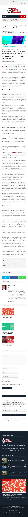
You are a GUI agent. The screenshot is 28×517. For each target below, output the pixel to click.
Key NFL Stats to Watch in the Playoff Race (10, 400)
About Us (13, 506)
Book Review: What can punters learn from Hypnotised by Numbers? (8, 318)
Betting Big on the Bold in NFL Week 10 (9, 410)
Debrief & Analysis (6, 480)
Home (4, 19)
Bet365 (4, 265)
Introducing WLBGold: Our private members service (8, 333)
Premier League (15, 152)
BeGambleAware (19, 512)
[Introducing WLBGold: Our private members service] (8, 327)
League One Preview (22, 32)
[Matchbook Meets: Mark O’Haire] (8, 340)
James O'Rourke (6, 31)
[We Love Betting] (14, 10)
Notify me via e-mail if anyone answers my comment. (12, 384)
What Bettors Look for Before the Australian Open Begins (14, 3)
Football (7, 19)
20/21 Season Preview (13, 19)
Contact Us (18, 506)
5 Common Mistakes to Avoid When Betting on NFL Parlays (13, 404)
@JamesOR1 (15, 49)
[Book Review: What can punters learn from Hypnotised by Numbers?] (8, 312)
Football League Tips (14, 32)
